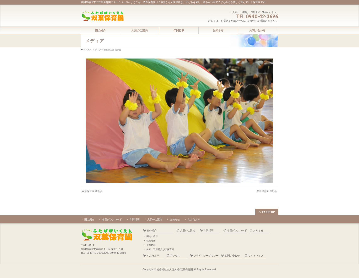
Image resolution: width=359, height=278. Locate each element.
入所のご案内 (154, 219)
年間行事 (135, 219)
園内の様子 (152, 236)
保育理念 (151, 240)
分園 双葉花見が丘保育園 (160, 249)
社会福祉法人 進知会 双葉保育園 (175, 269)
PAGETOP (268, 212)
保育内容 (151, 245)
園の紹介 (89, 219)
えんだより (194, 219)
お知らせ (175, 219)
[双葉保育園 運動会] (179, 121)
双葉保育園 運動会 (92, 191)
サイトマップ (255, 255)
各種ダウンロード (112, 219)
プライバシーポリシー (206, 255)
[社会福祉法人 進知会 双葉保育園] (102, 16)
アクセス (175, 255)
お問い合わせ (232, 255)
